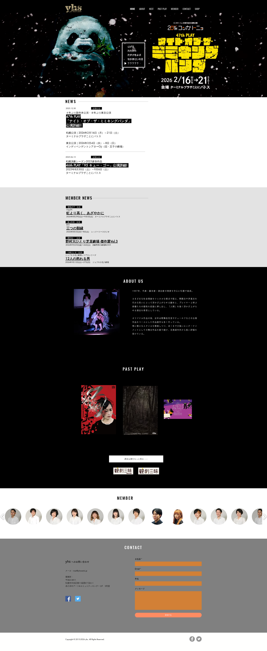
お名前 (138, 559)
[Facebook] (192, 639)
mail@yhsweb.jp (80, 571)
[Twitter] (199, 639)
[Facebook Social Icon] (68, 598)
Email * (138, 569)
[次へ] (252, 55)
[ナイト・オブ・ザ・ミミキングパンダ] (132, 90)
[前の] (15, 55)
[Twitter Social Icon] (78, 598)
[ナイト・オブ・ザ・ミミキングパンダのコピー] (134, 90)
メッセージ (140, 589)
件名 (137, 579)
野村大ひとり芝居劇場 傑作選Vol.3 (92, 241)
